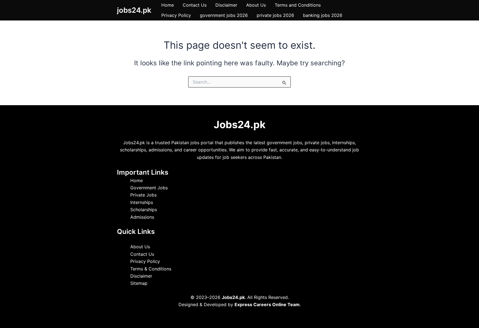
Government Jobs (149, 187)
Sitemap (138, 283)
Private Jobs (143, 195)
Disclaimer (226, 5)
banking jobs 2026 (322, 15)
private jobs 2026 (275, 15)
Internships (141, 202)
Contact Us (195, 5)
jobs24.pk (134, 10)
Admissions (142, 217)
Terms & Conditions (150, 269)
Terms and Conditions (298, 5)
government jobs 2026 (224, 15)
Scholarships (143, 209)
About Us (256, 5)
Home (167, 5)
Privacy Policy (176, 15)
